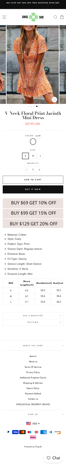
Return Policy (33, 388)
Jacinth (33, 141)
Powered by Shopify (33, 446)
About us (33, 361)
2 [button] (32, 106)
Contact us (33, 398)
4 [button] (37, 106)
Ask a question (33, 315)
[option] (33, 3)
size (33, 150)
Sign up (33, 414)
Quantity (33, 163)
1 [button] (29, 106)
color (33, 136)
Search (33, 356)
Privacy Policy (33, 372)
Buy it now (33, 189)
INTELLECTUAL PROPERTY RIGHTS (33, 404)
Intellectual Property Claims (33, 377)
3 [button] (34, 106)
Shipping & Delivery (33, 382)
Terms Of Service (33, 367)
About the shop (33, 345)
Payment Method (33, 393)
